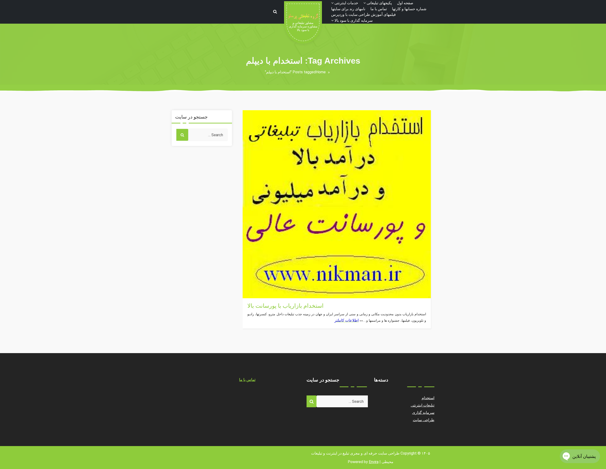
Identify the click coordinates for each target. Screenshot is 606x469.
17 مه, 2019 (257, 289)
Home (321, 72)
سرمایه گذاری (423, 412)
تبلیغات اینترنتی (423, 405)
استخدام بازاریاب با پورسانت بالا (285, 306)
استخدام (253, 295)
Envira (374, 462)
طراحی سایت (424, 420)
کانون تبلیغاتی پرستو (263, 284)
